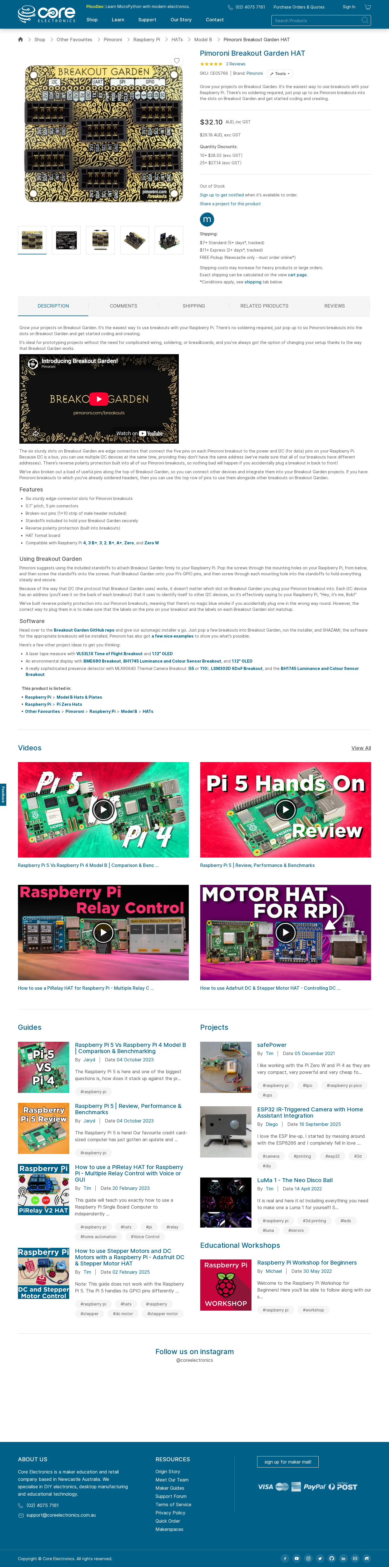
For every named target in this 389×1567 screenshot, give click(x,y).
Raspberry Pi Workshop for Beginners (307, 1262)
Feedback (3, 794)
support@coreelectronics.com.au (61, 1515)
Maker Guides (169, 1488)
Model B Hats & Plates (79, 697)
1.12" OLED (162, 653)
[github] (331, 1558)
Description (53, 306)
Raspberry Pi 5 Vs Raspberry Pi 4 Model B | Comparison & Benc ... (88, 865)
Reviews (334, 306)
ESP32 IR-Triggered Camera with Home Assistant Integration (310, 1112)
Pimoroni (113, 39)
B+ (111, 542)
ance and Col (165, 661)
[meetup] (367, 1558)
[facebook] (285, 1558)
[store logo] (46, 14)
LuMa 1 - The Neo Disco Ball (295, 1180)
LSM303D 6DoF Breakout (237, 668)
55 (192, 668)
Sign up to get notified (222, 194)
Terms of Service (173, 1504)
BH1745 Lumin (137, 661)
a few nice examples (172, 636)
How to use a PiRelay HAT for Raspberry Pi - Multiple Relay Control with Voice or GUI (129, 1173)
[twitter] (320, 1558)
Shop (39, 39)
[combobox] (321, 20)
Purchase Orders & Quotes (299, 7)
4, (85, 542)
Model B (203, 39)
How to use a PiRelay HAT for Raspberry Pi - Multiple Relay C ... (86, 988)
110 (203, 668)
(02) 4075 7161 (250, 7)
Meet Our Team (172, 1480)
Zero (129, 542)
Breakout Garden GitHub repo (84, 630)
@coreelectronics (194, 1360)
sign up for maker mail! (288, 1462)
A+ (119, 542)
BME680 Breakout (102, 661)
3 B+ (92, 542)
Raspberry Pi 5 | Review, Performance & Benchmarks (257, 865)
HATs (177, 39)
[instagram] (308, 1558)
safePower (271, 1044)
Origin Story (167, 1471)
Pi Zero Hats (69, 704)
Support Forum (171, 1496)
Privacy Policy (170, 1513)
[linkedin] (343, 1558)
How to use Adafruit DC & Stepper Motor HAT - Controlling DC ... (270, 988)
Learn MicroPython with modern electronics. (138, 6)
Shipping (194, 306)
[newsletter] (355, 1558)
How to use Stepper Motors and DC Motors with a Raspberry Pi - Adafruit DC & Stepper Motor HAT (130, 1257)
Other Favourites (74, 39)
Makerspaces (169, 1529)
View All (361, 748)
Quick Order (167, 1521)
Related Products (264, 306)
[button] (32, 240)
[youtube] (296, 1558)
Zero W (151, 542)
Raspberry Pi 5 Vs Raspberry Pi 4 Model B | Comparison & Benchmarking (130, 1048)
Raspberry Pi (146, 39)
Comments (123, 306)
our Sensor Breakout (200, 661)
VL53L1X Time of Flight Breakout (109, 653)
